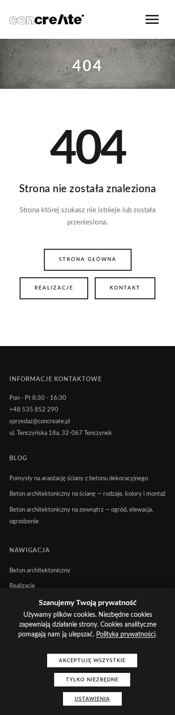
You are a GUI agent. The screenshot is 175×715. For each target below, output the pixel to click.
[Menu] (152, 19)
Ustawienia (92, 698)
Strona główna (88, 259)
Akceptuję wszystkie (92, 660)
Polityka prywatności (125, 634)
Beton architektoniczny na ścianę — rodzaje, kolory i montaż (87, 494)
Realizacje (54, 287)
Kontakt (125, 287)
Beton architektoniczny (39, 571)
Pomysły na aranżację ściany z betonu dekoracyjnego (78, 479)
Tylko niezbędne (92, 679)
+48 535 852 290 (33, 410)
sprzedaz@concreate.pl (39, 422)
